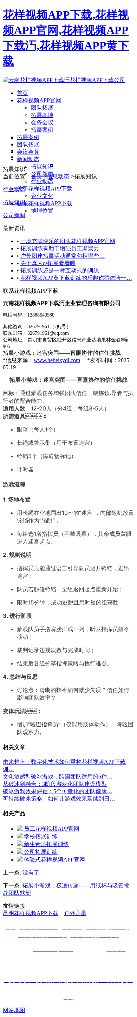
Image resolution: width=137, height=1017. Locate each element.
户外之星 (75, 913)
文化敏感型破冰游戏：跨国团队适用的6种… (57, 777)
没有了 (30, 873)
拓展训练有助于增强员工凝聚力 (59, 248)
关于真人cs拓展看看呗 (48, 263)
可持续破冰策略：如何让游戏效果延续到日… (59, 799)
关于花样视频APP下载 (44, 189)
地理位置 (42, 211)
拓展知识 (42, 167)
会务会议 (42, 122)
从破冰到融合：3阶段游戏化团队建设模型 (55, 784)
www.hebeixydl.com (57, 360)
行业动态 (42, 181)
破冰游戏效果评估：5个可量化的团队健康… (57, 791)
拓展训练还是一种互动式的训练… (62, 271)
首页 (22, 93)
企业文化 (42, 196)
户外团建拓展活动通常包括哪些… (62, 256)
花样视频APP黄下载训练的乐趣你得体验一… (76, 278)
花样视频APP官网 (39, 100)
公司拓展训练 (40, 852)
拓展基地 (42, 115)
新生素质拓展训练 (45, 844)
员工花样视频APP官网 (50, 829)
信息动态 (58, 176)
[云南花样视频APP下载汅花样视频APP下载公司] (64, 80)
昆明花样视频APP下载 (30, 913)
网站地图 (14, 1010)
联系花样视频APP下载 (44, 203)
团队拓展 (42, 108)
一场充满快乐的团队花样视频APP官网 (67, 241)
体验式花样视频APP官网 (53, 860)
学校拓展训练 (40, 836)
